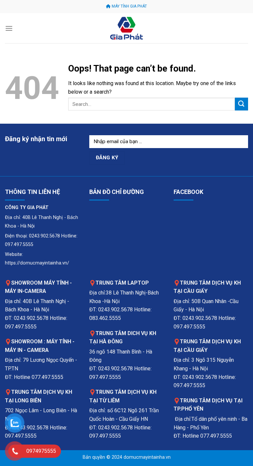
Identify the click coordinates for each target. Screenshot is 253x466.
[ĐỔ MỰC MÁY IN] (126, 28)
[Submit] (241, 104)
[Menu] (9, 28)
